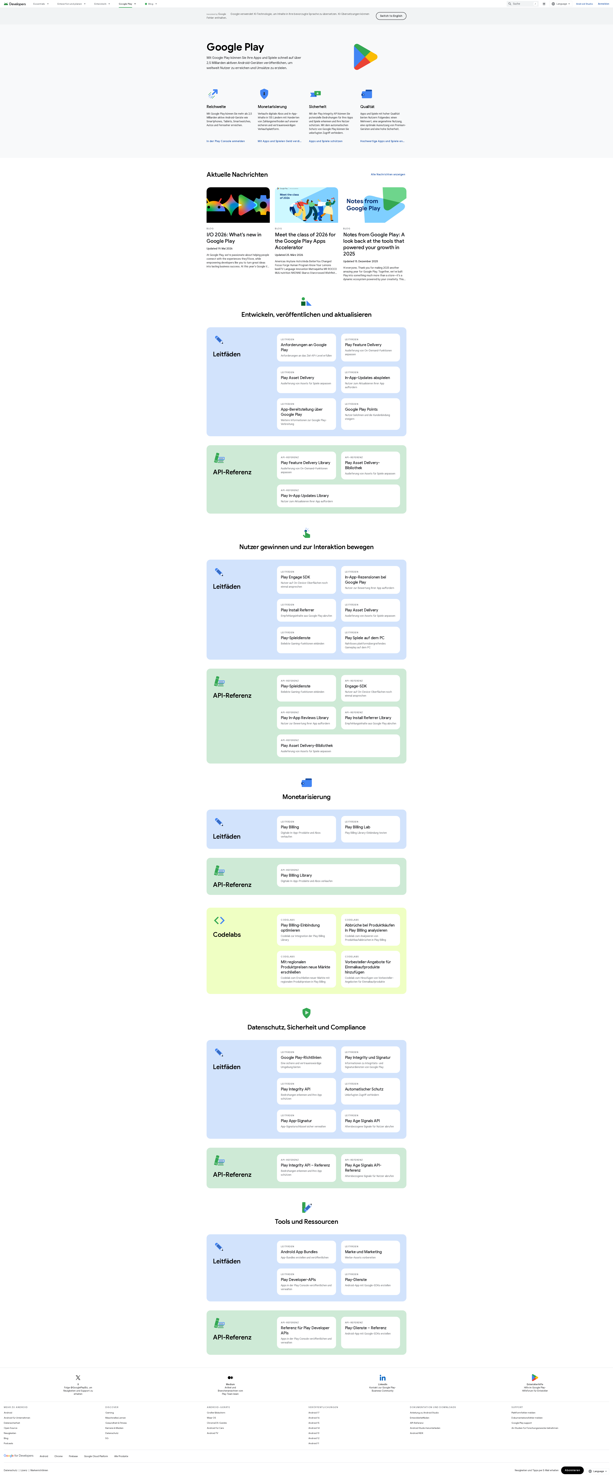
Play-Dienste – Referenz (365, 1328)
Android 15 (313, 1422)
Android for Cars (215, 1428)
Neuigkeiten (10, 1433)
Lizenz (24, 1470)
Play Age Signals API (362, 1120)
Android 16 (314, 1417)
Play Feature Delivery (363, 344)
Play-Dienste (356, 1279)
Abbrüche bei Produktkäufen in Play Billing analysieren (370, 928)
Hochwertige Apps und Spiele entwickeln (383, 141)
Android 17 (313, 1412)
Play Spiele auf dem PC (365, 638)
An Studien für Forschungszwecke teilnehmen (534, 1428)
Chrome (58, 1456)
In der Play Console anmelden (226, 141)
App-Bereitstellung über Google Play (301, 412)
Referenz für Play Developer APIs (305, 1330)
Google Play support (521, 1422)
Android (8, 1412)
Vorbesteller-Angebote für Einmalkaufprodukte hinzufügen (368, 967)
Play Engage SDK (295, 577)
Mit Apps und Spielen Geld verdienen (280, 141)
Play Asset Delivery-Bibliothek (362, 465)
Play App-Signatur (296, 1120)
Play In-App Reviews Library (305, 717)
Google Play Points (361, 409)
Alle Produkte (121, 1456)
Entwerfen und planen (69, 3)
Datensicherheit (12, 1422)
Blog (150, 3)
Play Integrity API (295, 1089)
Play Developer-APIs (298, 1279)
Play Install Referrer (297, 610)
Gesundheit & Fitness (116, 1422)
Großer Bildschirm (216, 1412)
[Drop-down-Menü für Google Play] (136, 4)
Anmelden (603, 3)
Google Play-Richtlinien (301, 1057)
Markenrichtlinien (39, 1470)
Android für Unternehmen (17, 1417)
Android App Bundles (299, 1251)
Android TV (212, 1433)
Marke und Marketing (363, 1251)
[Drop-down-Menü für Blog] (157, 4)
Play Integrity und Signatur (368, 1057)
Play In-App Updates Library (305, 495)
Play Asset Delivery (297, 377)
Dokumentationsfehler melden (527, 1417)
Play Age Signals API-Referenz (363, 1168)
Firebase (73, 1456)
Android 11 (313, 1443)
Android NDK (416, 1433)
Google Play (125, 3)
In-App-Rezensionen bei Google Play (365, 580)
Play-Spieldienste (295, 638)
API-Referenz (417, 1422)
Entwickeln (100, 3)
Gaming (109, 1412)
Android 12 (313, 1438)
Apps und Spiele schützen (325, 141)
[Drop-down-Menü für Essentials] (49, 4)
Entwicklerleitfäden (419, 1417)
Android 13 (313, 1433)
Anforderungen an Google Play (303, 347)
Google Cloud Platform (96, 1456)
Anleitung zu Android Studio (424, 1412)
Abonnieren (572, 1470)
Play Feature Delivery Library (305, 462)
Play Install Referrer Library (368, 717)
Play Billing (290, 827)
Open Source (10, 1428)
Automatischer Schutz (364, 1089)
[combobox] (523, 4)
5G (107, 1438)
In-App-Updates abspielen (367, 377)
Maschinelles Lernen (115, 1417)
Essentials (39, 3)
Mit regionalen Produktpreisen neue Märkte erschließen (305, 967)
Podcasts (8, 1443)
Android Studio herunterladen (425, 1428)
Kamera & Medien (114, 1428)
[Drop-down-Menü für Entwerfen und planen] (86, 4)
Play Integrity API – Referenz (305, 1165)
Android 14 (314, 1428)
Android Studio (584, 3)
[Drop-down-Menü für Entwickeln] (110, 4)
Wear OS (211, 1417)
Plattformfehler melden (523, 1412)
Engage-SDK (356, 686)
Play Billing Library (296, 875)
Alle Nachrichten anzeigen (388, 174)
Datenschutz (111, 1433)
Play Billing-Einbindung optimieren (300, 928)
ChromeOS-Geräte (217, 1422)
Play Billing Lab (357, 827)
